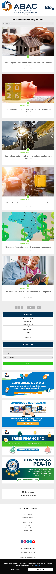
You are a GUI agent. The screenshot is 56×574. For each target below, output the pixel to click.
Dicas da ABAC (28, 321)
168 (38, 307)
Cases (28, 332)
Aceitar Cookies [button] (41, 569)
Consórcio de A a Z (28, 318)
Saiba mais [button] (37, 565)
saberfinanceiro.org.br (28, 555)
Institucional (28, 337)
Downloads (28, 335)
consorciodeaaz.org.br (28, 552)
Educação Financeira (28, 324)
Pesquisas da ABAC (28, 329)
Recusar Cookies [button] (15, 569)
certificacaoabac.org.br (28, 557)
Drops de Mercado (28, 326)
